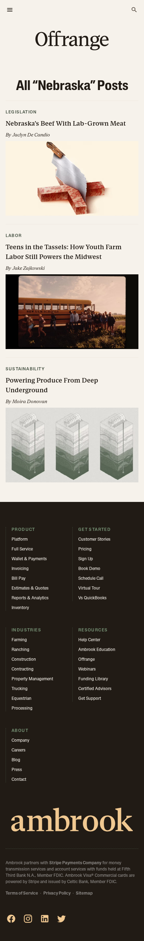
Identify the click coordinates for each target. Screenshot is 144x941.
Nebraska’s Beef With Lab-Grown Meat (66, 123)
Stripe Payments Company (75, 863)
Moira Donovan (29, 401)
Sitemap (84, 893)
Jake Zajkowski (28, 268)
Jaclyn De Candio (31, 135)
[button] (72, 162)
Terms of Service (22, 893)
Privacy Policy (57, 893)
